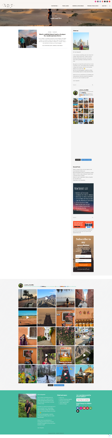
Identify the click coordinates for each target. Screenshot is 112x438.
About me (62, 397)
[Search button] (92, 85)
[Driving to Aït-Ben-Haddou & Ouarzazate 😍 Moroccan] (80, 100)
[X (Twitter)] (107, 1)
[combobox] (82, 85)
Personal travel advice (92, 5)
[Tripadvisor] (90, 408)
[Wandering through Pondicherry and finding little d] (86, 111)
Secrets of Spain (63, 403)
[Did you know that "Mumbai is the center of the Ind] (75, 100)
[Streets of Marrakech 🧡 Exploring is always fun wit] (91, 100)
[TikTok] (105, 1)
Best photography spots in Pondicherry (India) (83, 172)
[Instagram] (95, 1)
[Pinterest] (102, 1)
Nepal (51, 45)
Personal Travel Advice (65, 400)
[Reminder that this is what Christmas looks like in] (91, 121)
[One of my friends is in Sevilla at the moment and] (80, 111)
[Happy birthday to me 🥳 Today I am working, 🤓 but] (75, 121)
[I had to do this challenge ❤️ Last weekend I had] (80, 116)
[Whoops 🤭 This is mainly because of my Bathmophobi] (91, 116)
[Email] (98, 1)
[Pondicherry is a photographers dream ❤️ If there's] (75, 116)
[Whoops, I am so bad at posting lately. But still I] (91, 105)
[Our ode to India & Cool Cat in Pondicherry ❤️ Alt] (91, 111)
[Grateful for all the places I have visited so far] (75, 111)
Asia (43, 45)
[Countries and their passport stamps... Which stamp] (86, 105)
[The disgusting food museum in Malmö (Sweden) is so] (86, 116)
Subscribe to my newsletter (79, 180)
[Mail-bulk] (77, 411)
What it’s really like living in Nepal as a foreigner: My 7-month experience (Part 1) (52, 35)
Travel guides (65, 5)
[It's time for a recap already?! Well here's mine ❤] (86, 121)
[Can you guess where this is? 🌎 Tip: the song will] (86, 100)
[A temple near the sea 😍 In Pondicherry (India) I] (80, 105)
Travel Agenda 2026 (64, 402)
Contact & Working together (66, 399)
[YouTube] (109, 1)
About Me (104, 5)
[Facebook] (100, 1)
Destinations (54, 5)
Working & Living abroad (78, 5)
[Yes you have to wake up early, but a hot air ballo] (75, 105)
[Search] (109, 5)
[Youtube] (84, 408)
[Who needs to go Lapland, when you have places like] (80, 121)
